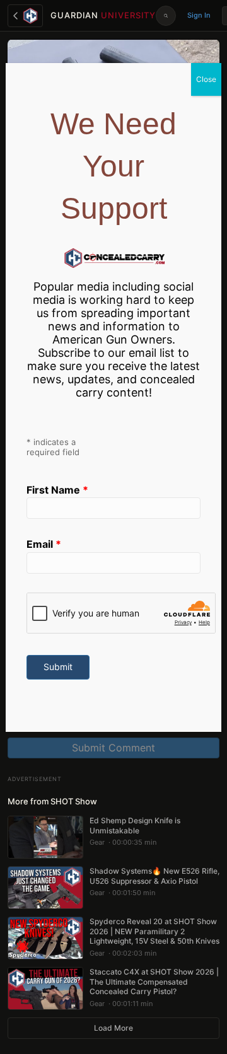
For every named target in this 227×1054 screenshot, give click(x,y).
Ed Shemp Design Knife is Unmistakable (135, 825)
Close (206, 79)
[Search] (166, 16)
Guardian (103, 15)
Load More (113, 1028)
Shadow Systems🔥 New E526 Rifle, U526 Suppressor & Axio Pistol (154, 876)
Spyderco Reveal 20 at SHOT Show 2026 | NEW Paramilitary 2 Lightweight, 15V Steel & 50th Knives (154, 931)
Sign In (199, 15)
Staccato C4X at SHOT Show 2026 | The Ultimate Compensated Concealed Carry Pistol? (154, 981)
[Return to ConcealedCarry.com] (25, 15)
